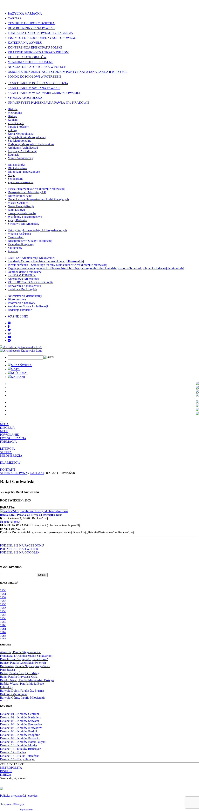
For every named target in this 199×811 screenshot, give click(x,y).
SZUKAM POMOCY (22, 275)
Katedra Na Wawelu (25, 42)
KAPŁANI (18, 376)
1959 (3, 621)
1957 (3, 614)
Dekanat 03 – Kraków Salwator (19, 721)
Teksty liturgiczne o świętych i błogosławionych (37, 230)
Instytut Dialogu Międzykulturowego (42, 37)
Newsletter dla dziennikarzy (25, 296)
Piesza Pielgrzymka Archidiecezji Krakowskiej (36, 188)
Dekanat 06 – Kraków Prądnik (19, 731)
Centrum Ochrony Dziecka (31, 23)
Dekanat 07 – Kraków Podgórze (20, 734)
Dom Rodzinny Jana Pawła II (31, 28)
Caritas (14, 18)
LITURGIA (7, 448)
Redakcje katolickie (20, 309)
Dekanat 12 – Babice (13, 752)
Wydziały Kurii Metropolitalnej (27, 137)
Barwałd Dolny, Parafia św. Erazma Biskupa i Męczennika (22, 692)
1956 (3, 611)
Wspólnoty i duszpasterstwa (25, 216)
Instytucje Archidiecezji (22, 151)
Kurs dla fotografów (27, 57)
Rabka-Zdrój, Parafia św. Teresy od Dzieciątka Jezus (31, 514)
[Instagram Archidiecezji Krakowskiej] (9, 333)
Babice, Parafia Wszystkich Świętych (23, 662)
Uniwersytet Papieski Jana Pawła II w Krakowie (48, 102)
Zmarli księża (16, 123)
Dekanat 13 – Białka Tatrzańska (19, 755)
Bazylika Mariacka (25, 13)
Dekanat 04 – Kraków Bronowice (21, 724)
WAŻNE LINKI (18, 316)
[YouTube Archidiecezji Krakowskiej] (9, 337)
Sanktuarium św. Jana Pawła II (34, 88)
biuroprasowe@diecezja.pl (12, 804)
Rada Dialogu (16, 209)
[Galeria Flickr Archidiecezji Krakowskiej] (9, 323)
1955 (3, 607)
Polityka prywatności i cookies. (19, 795)
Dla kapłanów (16, 164)
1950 (3, 590)
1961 (3, 628)
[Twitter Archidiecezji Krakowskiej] (9, 330)
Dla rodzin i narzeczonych (24, 171)
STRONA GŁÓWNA (13, 473)
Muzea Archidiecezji (20, 158)
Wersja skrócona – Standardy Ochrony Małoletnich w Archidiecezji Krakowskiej (57, 264)
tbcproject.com (26, 809)
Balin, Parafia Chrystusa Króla (19, 676)
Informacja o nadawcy (21, 302)
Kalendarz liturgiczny (21, 244)
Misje (11, 175)
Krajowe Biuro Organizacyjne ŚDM (38, 52)
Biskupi (12, 116)
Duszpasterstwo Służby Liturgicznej (30, 240)
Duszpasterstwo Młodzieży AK (27, 192)
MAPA (15, 369)
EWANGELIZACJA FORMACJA (13, 439)
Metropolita (15, 112)
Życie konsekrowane (20, 182)
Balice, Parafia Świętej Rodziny (19, 673)
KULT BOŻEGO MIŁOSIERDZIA (30, 282)
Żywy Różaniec (17, 220)
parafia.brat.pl (12, 521)
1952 (3, 597)
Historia (12, 109)
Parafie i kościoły (18, 126)
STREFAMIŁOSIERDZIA (11, 453)
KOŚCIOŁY (19, 373)
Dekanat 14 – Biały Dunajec (17, 759)
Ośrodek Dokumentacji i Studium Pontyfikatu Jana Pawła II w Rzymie (67, 71)
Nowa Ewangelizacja (21, 206)
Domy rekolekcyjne (20, 195)
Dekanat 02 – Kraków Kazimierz (20, 717)
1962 (3, 632)
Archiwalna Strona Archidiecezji (28, 306)
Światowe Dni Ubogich (22, 289)
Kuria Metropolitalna (20, 133)
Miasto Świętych (18, 202)
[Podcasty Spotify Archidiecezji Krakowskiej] (9, 340)
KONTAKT (7, 469)
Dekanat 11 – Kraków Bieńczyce (20, 748)
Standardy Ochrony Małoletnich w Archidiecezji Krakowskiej (46, 261)
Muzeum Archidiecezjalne (30, 62)
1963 (3, 635)
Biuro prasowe (17, 299)
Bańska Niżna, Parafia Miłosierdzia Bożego (27, 680)
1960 (3, 625)
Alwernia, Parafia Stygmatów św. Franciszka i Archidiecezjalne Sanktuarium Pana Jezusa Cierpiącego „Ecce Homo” (26, 656)
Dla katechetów (17, 168)
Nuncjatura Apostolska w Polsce (37, 67)
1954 (3, 604)
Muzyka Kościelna (19, 233)
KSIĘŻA (5, 774)
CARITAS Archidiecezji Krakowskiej (31, 257)
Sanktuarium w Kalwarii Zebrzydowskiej (44, 93)
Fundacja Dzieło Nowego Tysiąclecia (40, 33)
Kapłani (12, 119)
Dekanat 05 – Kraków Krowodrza (21, 727)
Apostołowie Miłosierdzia (23, 278)
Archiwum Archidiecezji (23, 147)
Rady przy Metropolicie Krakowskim (31, 144)
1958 (3, 618)
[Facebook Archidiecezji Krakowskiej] (9, 326)
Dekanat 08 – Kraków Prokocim (20, 738)
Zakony (12, 130)
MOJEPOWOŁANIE (9, 432)
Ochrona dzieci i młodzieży (24, 271)
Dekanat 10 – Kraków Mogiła (18, 745)
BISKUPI (6, 771)
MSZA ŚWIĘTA (21, 365)
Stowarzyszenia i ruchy (22, 213)
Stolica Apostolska (25, 97)
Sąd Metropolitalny (19, 140)
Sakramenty (15, 247)
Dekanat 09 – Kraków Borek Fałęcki (22, 741)
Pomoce (13, 251)
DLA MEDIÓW (10, 462)
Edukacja (13, 154)
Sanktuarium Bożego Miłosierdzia (38, 83)
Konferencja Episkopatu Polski (35, 47)
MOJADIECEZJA (7, 425)
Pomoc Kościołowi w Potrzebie (34, 76)
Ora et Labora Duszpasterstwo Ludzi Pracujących (38, 199)
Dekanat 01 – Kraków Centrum (19, 714)
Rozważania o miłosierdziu (24, 285)
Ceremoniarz (16, 237)
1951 (3, 593)
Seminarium (15, 178)
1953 (3, 600)
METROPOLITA (11, 767)
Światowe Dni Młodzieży (23, 223)
